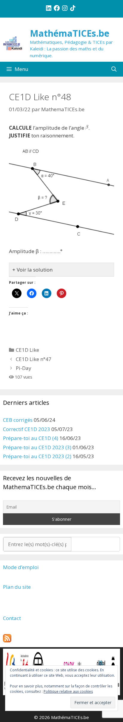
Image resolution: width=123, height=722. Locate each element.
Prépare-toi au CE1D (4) (30, 438)
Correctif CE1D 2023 (26, 429)
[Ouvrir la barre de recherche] (113, 69)
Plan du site (17, 586)
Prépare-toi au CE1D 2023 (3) (37, 447)
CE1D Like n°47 (33, 359)
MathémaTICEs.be (69, 33)
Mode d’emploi (21, 567)
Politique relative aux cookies (68, 691)
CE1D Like (27, 349)
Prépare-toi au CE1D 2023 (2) (37, 456)
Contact (12, 618)
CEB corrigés (18, 419)
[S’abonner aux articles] (7, 640)
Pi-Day (23, 368)
